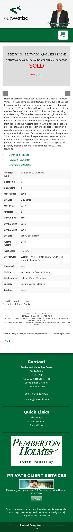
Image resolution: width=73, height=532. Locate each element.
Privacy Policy (36, 425)
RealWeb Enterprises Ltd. (33, 525)
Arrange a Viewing (19, 154)
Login (36, 499)
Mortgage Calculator (20, 165)
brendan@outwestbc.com (36, 399)
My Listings (36, 417)
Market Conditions (37, 421)
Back (8, 341)
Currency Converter (19, 159)
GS (36, 528)
